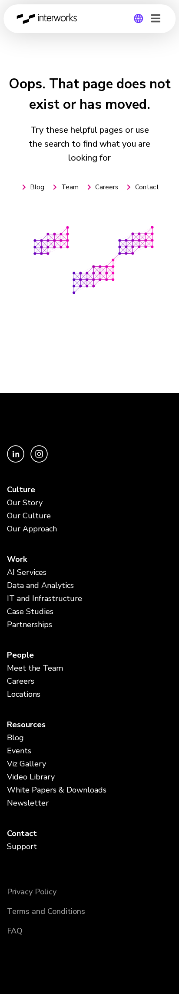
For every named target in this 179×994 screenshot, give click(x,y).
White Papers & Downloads (56, 790)
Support (22, 846)
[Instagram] (39, 460)
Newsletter (28, 803)
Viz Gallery (26, 764)
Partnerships (29, 624)
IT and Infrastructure (44, 598)
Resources (26, 724)
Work (17, 559)
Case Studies (30, 611)
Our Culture (29, 515)
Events (19, 751)
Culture (21, 489)
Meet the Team (35, 668)
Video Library (31, 777)
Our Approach (32, 529)
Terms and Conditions (46, 911)
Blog (15, 737)
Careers (20, 681)
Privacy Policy (31, 892)
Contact (22, 833)
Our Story (25, 502)
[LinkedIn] (16, 460)
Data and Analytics (40, 585)
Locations (23, 694)
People (20, 655)
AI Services (26, 572)
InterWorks (49, 18)
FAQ (15, 931)
